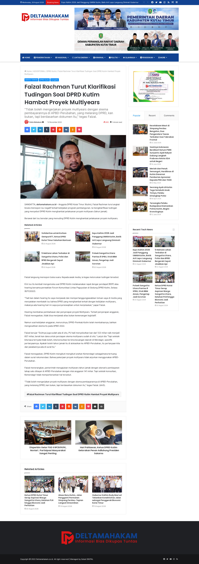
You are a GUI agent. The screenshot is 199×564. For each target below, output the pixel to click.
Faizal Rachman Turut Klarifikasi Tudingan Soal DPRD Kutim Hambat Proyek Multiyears (73, 394)
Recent (152, 115)
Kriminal (99, 57)
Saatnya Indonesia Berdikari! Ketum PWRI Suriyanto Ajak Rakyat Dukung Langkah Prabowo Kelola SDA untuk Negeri (161, 154)
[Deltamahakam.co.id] (45, 17)
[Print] (101, 406)
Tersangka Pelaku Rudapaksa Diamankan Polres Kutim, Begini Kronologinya (161, 207)
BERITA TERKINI (31, 80)
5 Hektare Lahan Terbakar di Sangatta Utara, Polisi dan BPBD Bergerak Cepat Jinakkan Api (163, 256)
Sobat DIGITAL (87, 559)
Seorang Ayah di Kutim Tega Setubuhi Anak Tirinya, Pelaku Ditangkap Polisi (161, 191)
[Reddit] (59, 129)
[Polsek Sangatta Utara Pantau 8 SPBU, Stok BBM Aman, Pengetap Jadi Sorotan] (82, 256)
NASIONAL (62, 57)
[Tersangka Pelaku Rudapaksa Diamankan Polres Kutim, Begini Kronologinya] (140, 207)
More (162, 57)
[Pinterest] (53, 129)
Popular (136, 115)
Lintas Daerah (81, 57)
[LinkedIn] (40, 129)
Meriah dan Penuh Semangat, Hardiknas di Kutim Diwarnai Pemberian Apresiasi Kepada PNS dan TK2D (162, 174)
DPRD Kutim (51, 71)
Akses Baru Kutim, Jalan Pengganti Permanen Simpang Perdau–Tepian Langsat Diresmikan (70, 499)
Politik (114, 57)
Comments (169, 115)
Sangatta (54, 80)
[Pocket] (79, 129)
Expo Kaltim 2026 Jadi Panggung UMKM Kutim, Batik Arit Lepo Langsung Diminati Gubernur (99, 2)
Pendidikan (147, 57)
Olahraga (130, 57)
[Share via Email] (95, 406)
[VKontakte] (66, 129)
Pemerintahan (43, 57)
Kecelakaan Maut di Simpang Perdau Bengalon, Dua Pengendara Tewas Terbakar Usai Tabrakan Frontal (162, 132)
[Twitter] (33, 129)
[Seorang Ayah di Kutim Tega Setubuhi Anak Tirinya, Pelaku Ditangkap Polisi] (140, 191)
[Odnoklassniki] (72, 129)
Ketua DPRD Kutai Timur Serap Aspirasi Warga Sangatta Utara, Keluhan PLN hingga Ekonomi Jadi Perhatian (39, 500)
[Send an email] (43, 122)
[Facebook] (27, 129)
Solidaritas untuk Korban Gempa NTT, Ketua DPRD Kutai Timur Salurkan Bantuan (56, 237)
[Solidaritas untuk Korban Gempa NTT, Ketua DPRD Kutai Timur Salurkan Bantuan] (32, 236)
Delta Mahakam (35, 122)
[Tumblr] (46, 129)
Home (27, 57)
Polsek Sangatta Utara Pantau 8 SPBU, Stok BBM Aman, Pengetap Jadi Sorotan (141, 291)
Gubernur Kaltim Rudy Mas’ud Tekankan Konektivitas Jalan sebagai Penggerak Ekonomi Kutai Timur (107, 499)
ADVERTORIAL (39, 71)
